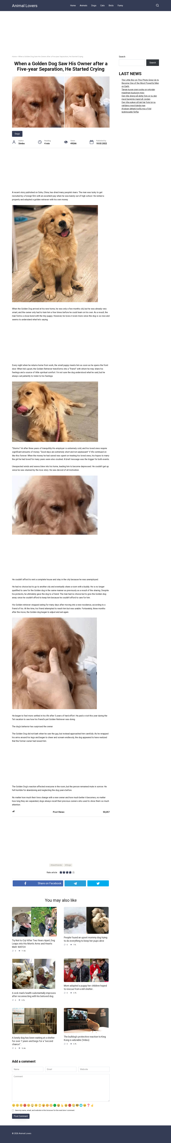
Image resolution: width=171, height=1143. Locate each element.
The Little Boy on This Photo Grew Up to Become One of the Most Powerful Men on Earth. (140, 83)
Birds (111, 5)
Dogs (93, 5)
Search (122, 56)
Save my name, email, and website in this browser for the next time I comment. (45, 1110)
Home (73, 5)
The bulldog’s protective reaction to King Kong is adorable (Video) (85, 1038)
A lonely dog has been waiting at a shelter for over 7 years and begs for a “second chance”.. (33, 1041)
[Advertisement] (85, 31)
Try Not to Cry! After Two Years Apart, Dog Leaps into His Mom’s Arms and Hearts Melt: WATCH (33, 943)
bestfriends (57, 865)
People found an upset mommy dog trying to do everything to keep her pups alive (85, 939)
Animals (83, 5)
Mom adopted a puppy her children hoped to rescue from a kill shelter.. (85, 987)
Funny (120, 5)
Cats (102, 5)
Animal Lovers (24, 5)
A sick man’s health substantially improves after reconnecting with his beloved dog (34, 995)
